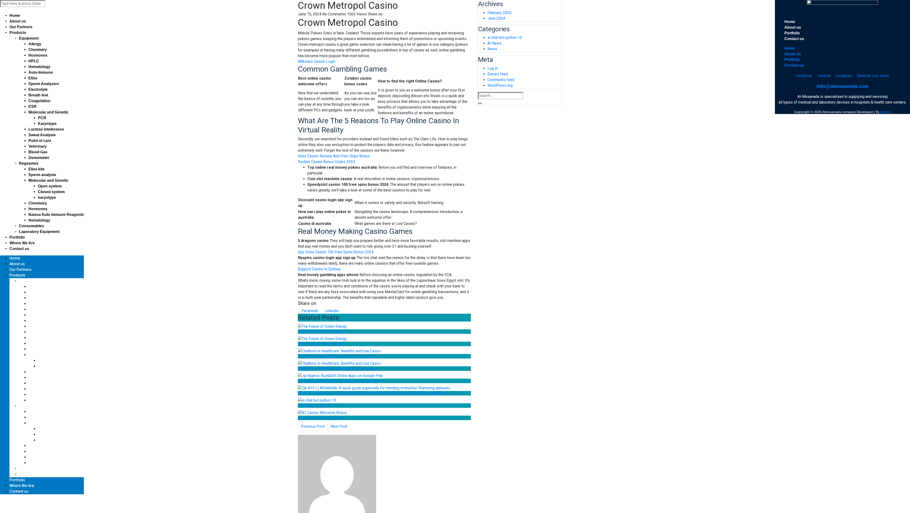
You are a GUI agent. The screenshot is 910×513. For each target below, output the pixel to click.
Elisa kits (36, 169)
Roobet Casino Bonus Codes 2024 (326, 161)
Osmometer (38, 158)
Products (17, 33)
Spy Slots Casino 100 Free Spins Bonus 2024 (335, 252)
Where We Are (22, 243)
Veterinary (37, 146)
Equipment (29, 38)
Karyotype (47, 124)
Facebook (309, 311)
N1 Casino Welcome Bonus (320, 418)
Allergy (34, 44)
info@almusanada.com (843, 86)
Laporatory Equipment (39, 232)
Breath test (38, 95)
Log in (492, 68)
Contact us (19, 249)
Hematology (39, 67)
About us (17, 21)
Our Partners (20, 27)
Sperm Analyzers (43, 84)
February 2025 (499, 12)
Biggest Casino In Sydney (319, 269)
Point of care (39, 141)
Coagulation (39, 101)
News (492, 49)
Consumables (31, 226)
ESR (32, 106)
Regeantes (28, 163)
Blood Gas (37, 152)
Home (14, 16)
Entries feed (497, 74)
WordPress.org (500, 85)
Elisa (32, 78)
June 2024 (496, 18)
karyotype (47, 197)
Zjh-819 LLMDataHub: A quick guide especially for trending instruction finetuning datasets (372, 393)
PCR (42, 118)
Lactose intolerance (46, 129)
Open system (50, 186)
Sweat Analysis (42, 135)
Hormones (37, 55)
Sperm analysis (42, 175)
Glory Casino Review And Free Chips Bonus (334, 156)
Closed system (51, 192)
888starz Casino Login (316, 61)
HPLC (33, 61)
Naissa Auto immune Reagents (56, 215)
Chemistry (37, 50)
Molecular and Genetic (48, 112)
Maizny (885, 112)
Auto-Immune (40, 72)
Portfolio (17, 237)
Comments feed (500, 79)
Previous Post (313, 426)
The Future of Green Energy (320, 331)
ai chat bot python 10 (315, 405)
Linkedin (331, 311)
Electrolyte (38, 89)
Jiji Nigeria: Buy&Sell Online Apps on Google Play (338, 381)
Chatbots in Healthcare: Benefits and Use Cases (337, 356)
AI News (494, 43)
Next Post (339, 426)
